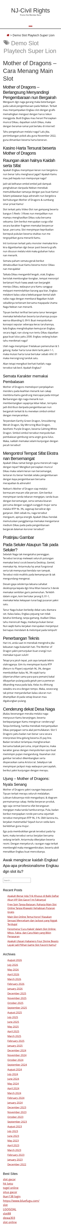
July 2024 (12, 1074)
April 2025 (13, 1031)
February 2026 (15, 984)
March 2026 (14, 979)
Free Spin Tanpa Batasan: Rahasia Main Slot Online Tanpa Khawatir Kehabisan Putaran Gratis (32, 908)
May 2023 (13, 1140)
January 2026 (15, 988)
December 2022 (16, 1164)
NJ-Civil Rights (30, 10)
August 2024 (14, 1069)
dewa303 (9, 1218)
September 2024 (17, 1064)
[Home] (8, 35)
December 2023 (16, 1107)
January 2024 (15, 1102)
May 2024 (13, 1083)
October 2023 (15, 1117)
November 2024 (17, 1055)
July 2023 (12, 1131)
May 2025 (13, 1026)
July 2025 (12, 1017)
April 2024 (13, 1088)
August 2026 (14, 960)
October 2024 (15, 1060)
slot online (10, 1222)
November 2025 (17, 998)
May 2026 (13, 969)
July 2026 (12, 965)
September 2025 (17, 1007)
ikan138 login (12, 1196)
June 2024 (13, 1078)
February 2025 (15, 1041)
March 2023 (14, 1150)
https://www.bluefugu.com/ (21, 1201)
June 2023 (13, 1136)
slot (5, 1205)
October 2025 (15, 1003)
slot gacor (9, 1179)
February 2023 (15, 1155)
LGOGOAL (9, 1209)
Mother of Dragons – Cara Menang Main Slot (29, 71)
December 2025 (16, 993)
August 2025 (14, 1012)
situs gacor (10, 1192)
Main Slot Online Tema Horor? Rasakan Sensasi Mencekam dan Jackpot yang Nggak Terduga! (32, 920)
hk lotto (8, 1184)
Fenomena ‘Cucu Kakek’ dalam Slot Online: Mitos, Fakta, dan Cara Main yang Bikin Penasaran (31, 932)
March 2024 (14, 1093)
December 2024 (16, 1050)
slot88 (7, 1213)
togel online (11, 1188)
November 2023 (17, 1112)
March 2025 (14, 1036)
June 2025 (13, 1021)
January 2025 (15, 1045)
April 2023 (13, 1145)
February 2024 (15, 1098)
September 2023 (17, 1121)
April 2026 (13, 974)
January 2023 (15, 1159)
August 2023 (14, 1126)
